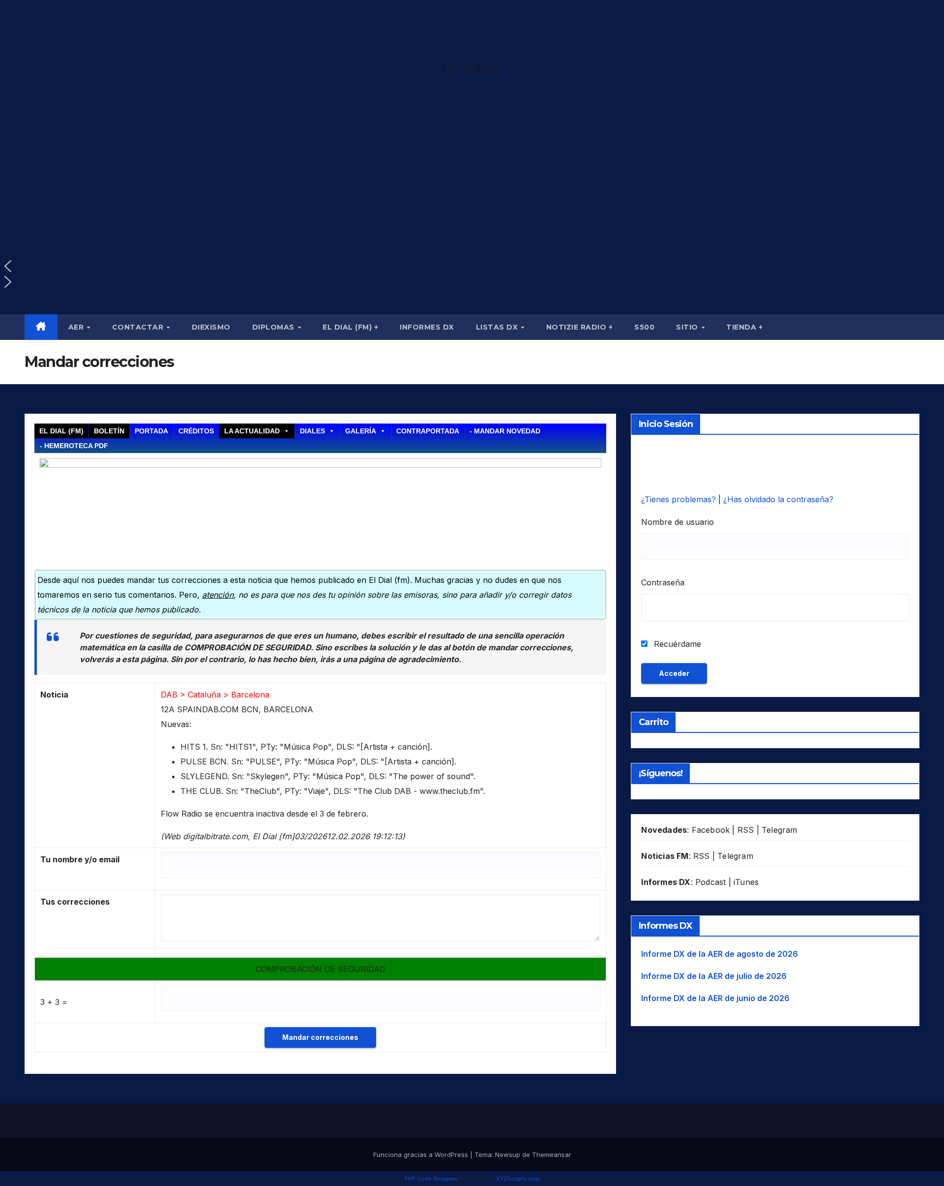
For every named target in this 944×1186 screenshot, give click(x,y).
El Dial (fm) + (350, 327)
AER (77, 327)
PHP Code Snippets (431, 1178)
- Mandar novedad (505, 431)
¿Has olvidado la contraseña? (778, 499)
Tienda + (744, 327)
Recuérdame (676, 644)
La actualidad (252, 431)
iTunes (746, 882)
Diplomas (274, 327)
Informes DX (427, 327)
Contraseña (662, 582)
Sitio (688, 327)
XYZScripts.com (518, 1178)
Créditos (196, 431)
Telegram (779, 830)
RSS (746, 830)
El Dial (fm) (61, 431)
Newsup (507, 1154)
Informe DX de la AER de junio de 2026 (715, 998)
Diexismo (211, 327)
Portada (151, 431)
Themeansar (551, 1154)
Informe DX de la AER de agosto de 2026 (719, 954)
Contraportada (427, 431)
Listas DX (498, 327)
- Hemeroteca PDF (74, 446)
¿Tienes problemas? (679, 499)
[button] (472, 129)
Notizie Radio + (579, 327)
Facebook (711, 830)
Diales (312, 431)
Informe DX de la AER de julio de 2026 (714, 976)
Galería (360, 431)
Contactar (139, 327)
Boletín (109, 431)
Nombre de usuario (677, 522)
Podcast (710, 882)
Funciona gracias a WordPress (421, 1154)
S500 (644, 327)
